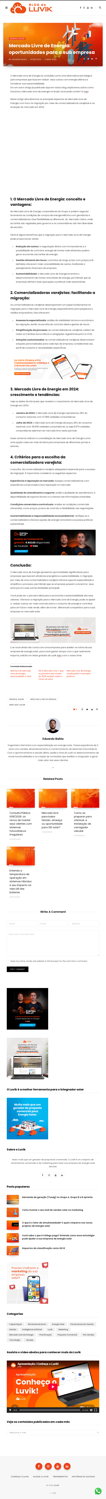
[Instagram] (48, 1466)
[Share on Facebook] (84, 58)
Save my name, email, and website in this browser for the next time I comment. (49, 961)
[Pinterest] (96, 58)
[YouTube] (57, 1466)
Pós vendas (88, 1334)
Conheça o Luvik (20, 1476)
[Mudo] (91, 1410)
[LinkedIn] (92, 58)
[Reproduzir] (10, 1410)
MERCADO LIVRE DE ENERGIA (43, 699)
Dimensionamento (37, 1324)
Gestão (12, 1329)
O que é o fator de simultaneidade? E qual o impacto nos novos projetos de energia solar (57, 1224)
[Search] (98, 8)
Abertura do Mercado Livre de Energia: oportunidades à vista (20, 673)
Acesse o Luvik (41, 1476)
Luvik (50, 1329)
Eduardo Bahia (19, 59)
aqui (86, 91)
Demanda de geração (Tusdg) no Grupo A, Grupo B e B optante (57, 1197)
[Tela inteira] (95, 1410)
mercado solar (17, 705)
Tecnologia (14, 1340)
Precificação (45, 1334)
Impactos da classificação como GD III (43, 1248)
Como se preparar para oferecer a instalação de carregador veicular (83, 822)
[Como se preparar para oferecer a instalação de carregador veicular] (85, 798)
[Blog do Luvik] (31, 7)
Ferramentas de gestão (82, 1324)
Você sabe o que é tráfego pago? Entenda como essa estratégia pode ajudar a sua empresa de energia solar (58, 1237)
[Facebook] (38, 1466)
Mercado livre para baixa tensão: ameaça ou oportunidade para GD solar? (52, 820)
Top (54, 1493)
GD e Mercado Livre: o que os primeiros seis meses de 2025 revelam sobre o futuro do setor (51, 674)
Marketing (63, 1329)
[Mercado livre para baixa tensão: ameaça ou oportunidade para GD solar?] (53, 798)
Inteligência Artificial (32, 1329)
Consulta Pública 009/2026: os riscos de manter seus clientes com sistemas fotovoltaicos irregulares (21, 823)
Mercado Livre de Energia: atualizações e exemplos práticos (79, 673)
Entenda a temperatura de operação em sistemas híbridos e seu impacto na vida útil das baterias (21, 881)
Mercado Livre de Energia (21, 1334)
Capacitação (15, 1324)
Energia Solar (17, 38)
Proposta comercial (67, 1334)
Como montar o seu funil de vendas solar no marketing (52, 1210)
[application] (53, 1387)
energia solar (16, 699)
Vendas (29, 1340)
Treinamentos (60, 1476)
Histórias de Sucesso (83, 1476)
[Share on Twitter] (88, 58)
